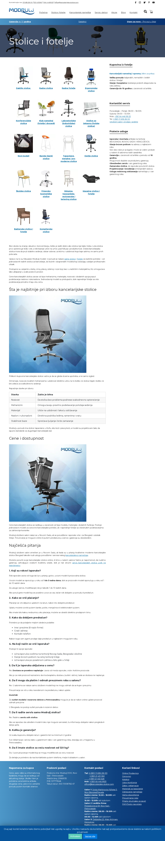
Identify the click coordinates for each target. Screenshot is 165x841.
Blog (123, 12)
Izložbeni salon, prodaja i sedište (124, 122)
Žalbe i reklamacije (130, 786)
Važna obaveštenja (130, 795)
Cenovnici (126, 776)
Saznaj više (90, 836)
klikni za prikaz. (132, 73)
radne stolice (70, 259)
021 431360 (38, 2)
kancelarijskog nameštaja (76, 555)
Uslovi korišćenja (129, 782)
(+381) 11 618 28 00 (121, 119)
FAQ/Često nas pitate (132, 804)
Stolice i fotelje (58, 12)
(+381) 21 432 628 (94, 779)
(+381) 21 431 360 (97, 776)
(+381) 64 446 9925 (98, 781)
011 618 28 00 (28, 2)
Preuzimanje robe (130, 798)
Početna (43, 12)
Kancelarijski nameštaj (80, 12)
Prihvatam (75, 836)
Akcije (114, 12)
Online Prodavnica (130, 773)
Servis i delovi (101, 12)
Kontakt (133, 12)
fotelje (80, 259)
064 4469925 (48, 2)
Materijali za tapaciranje (132, 789)
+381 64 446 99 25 (123, 116)
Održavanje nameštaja (132, 792)
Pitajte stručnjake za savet (134, 801)
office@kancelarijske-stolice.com (67, 2)
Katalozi (125, 779)
